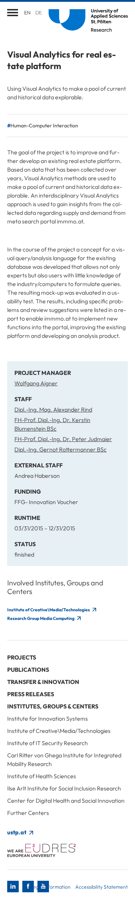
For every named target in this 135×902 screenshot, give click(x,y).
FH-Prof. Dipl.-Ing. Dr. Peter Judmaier (63, 439)
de (38, 12)
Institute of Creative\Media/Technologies (49, 609)
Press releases (30, 694)
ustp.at (17, 832)
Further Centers (28, 812)
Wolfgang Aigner (36, 383)
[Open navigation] (12, 12)
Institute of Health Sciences (41, 776)
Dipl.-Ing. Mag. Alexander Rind (53, 409)
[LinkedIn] (13, 886)
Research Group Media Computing (41, 618)
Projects (21, 657)
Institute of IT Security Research (47, 743)
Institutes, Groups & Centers (52, 706)
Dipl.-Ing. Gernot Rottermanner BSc (60, 449)
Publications (28, 669)
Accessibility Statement (101, 887)
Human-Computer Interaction (44, 125)
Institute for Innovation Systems (47, 718)
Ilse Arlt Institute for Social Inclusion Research (64, 788)
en (27, 12)
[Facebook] (28, 886)
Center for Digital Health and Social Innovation (66, 800)
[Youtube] (43, 886)
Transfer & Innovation (43, 681)
